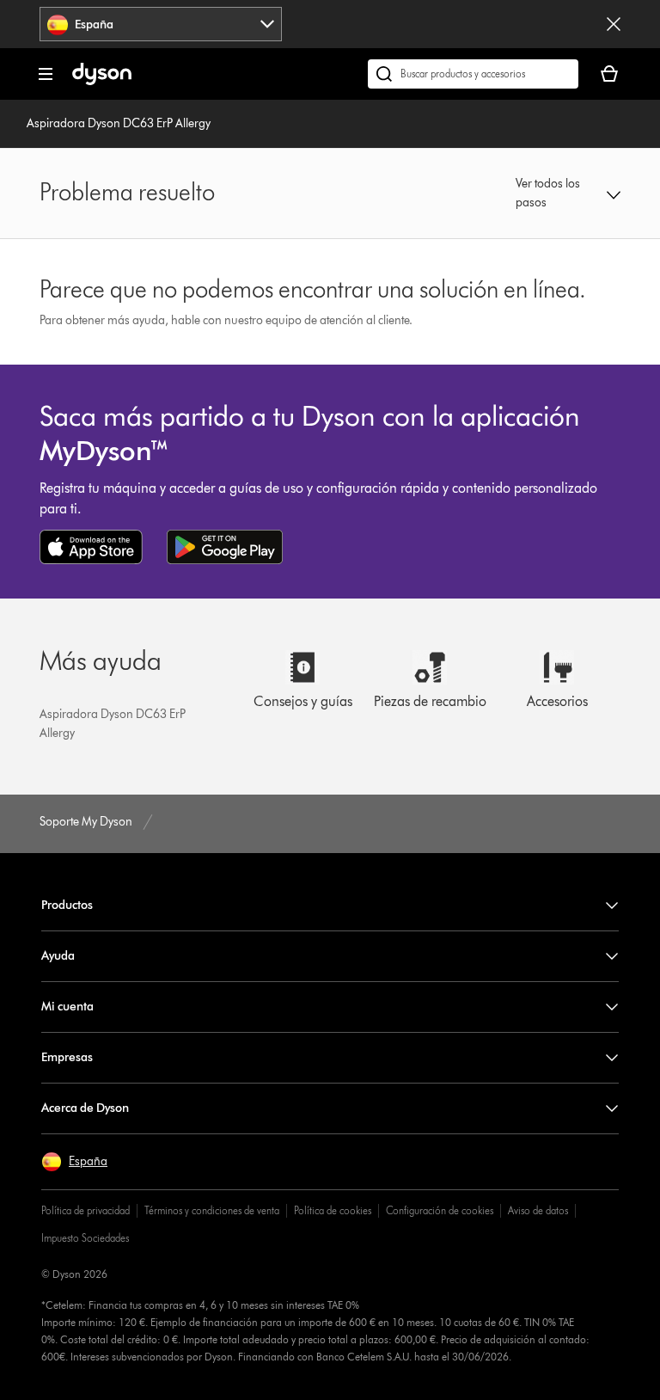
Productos (67, 905)
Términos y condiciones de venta (211, 1210)
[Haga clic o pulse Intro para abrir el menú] (45, 74)
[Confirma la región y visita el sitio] (613, 24)
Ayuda (58, 956)
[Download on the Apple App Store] (91, 547)
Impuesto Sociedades (85, 1237)
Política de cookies (332, 1210)
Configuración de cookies (439, 1210)
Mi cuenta (67, 1006)
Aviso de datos (538, 1210)
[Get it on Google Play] (225, 547)
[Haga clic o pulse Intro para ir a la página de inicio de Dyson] (101, 81)
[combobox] (161, 24)
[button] (568, 193)
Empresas (67, 1057)
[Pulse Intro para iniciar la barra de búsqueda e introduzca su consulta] (473, 74)
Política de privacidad (85, 1210)
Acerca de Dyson (85, 1108)
